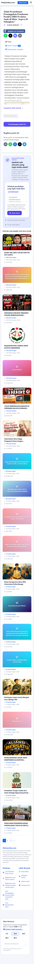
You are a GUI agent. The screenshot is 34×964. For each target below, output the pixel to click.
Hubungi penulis (11, 116)
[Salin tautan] (20, 36)
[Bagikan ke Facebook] (15, 144)
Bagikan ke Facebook (16, 31)
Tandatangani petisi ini (17, 124)
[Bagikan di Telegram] (24, 144)
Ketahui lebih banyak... (14, 929)
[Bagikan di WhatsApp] (6, 36)
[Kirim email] (15, 36)
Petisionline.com (8, 3)
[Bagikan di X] (10, 36)
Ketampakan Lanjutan (15, 49)
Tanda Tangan (13, 46)
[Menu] (31, 2)
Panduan (6, 868)
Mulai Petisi (23, 2)
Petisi (9, 42)
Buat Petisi (16, 213)
